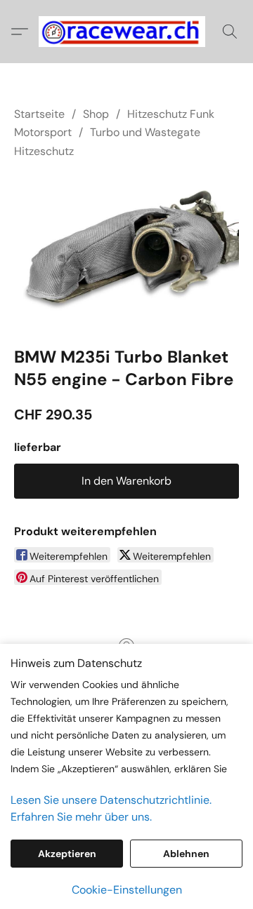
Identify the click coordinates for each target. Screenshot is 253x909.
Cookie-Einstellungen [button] (127, 889)
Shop (96, 114)
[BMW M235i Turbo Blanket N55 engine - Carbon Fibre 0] (126, 249)
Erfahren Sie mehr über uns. (81, 816)
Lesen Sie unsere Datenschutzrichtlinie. (111, 800)
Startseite (39, 114)
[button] (126, 31)
